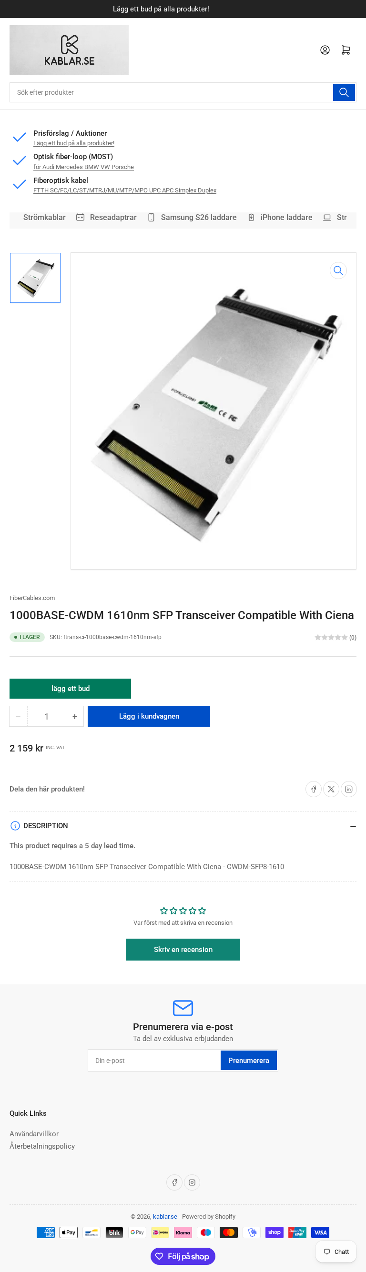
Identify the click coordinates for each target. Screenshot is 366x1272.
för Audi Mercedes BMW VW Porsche (83, 166)
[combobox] (183, 92)
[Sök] (344, 92)
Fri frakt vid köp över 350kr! (191, 9)
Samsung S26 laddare (195, 217)
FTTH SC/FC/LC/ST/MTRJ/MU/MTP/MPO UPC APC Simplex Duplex (124, 190)
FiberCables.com (32, 597)
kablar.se (165, 1216)
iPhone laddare (283, 217)
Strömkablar (40, 217)
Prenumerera (248, 1060)
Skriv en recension (183, 949)
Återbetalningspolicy (42, 1146)
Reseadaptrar (109, 217)
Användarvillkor (34, 1134)
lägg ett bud (70, 691)
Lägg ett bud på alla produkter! (73, 143)
